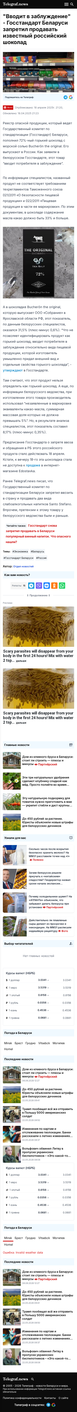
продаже (33, 465)
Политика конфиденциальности (22, 1397)
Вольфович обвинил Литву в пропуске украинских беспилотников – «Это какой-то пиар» (45, 1154)
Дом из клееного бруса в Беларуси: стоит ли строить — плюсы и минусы (47, 760)
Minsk (8, 1043)
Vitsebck (44, 1043)
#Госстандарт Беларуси (18, 557)
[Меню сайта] (67, 4)
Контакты (50, 1397)
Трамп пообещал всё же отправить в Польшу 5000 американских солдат (47, 1112)
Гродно (30, 1043)
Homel (8, 1049)
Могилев (59, 1043)
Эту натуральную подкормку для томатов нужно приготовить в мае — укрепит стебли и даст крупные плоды (47, 803)
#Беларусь (37, 551)
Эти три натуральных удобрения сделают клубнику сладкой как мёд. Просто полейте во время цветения (45, 783)
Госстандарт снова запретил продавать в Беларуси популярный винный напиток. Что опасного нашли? (38, 534)
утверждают (13, 370)
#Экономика (20, 551)
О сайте (63, 1397)
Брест (19, 1043)
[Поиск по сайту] (72, 4)
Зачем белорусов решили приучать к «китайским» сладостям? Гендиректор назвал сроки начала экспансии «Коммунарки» (49, 880)
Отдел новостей (23, 566)
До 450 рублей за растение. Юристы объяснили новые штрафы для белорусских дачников (47, 822)
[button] (66, 97)
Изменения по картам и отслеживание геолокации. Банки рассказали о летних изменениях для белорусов (46, 1134)
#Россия (41, 557)
